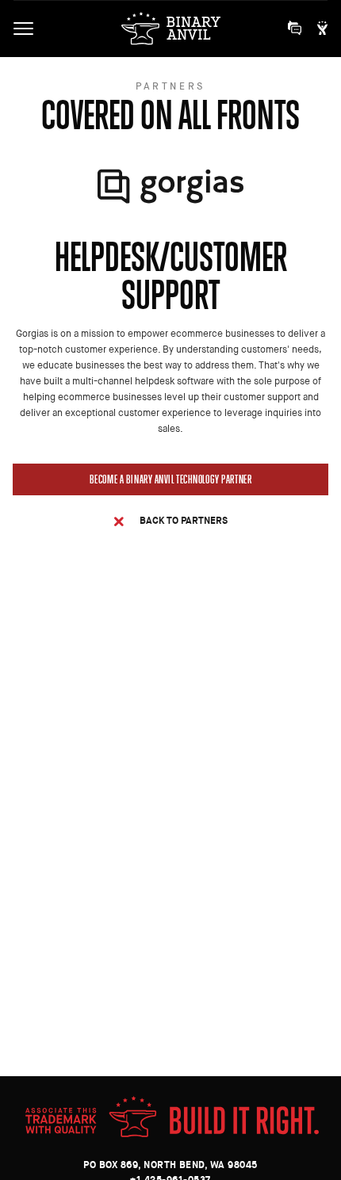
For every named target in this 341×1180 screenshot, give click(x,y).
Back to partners (184, 520)
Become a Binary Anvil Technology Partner (170, 479)
